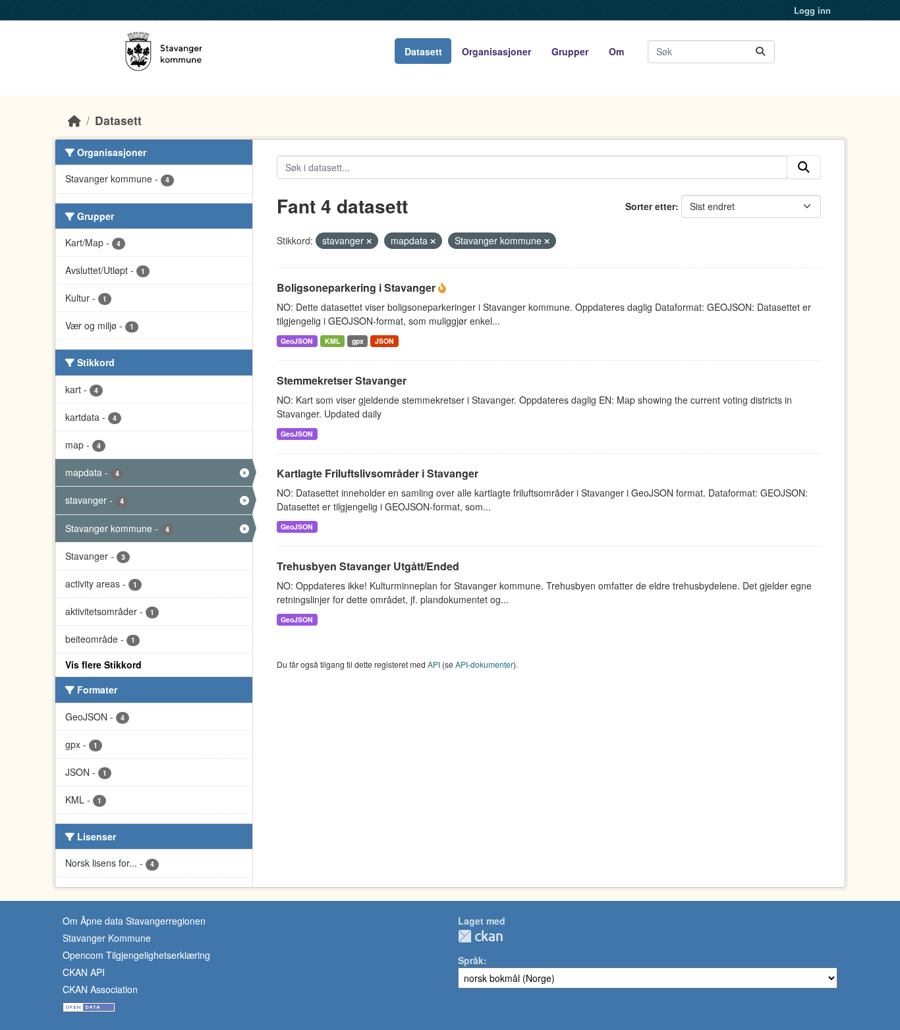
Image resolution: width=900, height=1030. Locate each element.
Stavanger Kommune (107, 937)
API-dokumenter (484, 664)
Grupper (569, 51)
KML (332, 341)
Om (616, 51)
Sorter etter (650, 206)
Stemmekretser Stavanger (342, 380)
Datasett (423, 51)
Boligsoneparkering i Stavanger (357, 287)
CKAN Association (100, 989)
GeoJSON (297, 341)
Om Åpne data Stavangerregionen (134, 920)
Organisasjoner (496, 51)
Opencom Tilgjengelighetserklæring (136, 955)
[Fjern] (369, 241)
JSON (384, 341)
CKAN (480, 936)
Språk (471, 960)
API (434, 664)
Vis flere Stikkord (103, 664)
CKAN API (84, 972)
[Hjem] (74, 120)
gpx (358, 341)
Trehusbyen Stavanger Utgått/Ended (368, 566)
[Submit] (760, 51)
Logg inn (812, 10)
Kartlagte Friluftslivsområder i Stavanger (377, 473)
